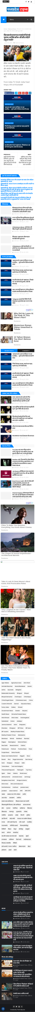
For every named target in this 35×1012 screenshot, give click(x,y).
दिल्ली (22, 815)
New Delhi (4, 745)
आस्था (3, 794)
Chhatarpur (27, 697)
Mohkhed (19, 738)
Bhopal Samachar (7, 697)
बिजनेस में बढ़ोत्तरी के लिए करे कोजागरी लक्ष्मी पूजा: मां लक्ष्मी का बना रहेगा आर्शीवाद (22, 418)
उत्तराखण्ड (11, 798)
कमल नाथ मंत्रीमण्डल (7, 801)
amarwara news (17, 777)
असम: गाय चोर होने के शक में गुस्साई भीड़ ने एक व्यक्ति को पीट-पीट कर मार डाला (23, 878)
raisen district (13, 791)
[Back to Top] (22, 1007)
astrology (27, 777)
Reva (28, 756)
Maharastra (21, 735)
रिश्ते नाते (18, 839)
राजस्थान (4, 839)
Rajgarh (22, 756)
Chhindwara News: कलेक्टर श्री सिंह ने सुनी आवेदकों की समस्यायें (22, 228)
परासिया (29, 822)
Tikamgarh (20, 770)
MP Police (20, 728)
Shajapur (9, 763)
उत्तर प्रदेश (4, 798)
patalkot (4, 791)
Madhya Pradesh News (17, 731)
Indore (12, 721)
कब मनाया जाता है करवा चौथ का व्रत (23, 436)
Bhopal (26, 693)
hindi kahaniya (6, 787)
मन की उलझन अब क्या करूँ (9, 836)
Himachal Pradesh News (19, 714)
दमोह (16, 815)
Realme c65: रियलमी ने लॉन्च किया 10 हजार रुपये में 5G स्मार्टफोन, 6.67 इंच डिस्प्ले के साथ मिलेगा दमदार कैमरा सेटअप (23, 462)
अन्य (21, 791)
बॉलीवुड (21, 829)
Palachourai (5, 749)
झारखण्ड (10, 815)
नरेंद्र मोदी (12, 818)
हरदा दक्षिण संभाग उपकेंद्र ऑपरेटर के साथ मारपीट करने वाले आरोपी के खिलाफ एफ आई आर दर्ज (23, 924)
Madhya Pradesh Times (9, 735)
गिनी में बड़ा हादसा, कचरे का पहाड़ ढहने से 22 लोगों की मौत (17, 127)
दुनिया (28, 815)
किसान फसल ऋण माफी (22, 801)
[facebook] (26, 1)
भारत (3, 832)
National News (12, 29)
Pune (30, 749)
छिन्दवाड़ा (4, 811)
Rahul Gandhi (16, 752)
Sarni (3, 763)
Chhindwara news (21, 700)
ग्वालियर (15, 808)
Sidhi (23, 763)
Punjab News (5, 752)
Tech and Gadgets (17, 766)
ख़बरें (10, 850)
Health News (5, 714)
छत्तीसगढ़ (22, 808)
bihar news (5, 784)
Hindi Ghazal (5, 717)
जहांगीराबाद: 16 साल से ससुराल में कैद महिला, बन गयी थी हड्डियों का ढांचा (22, 948)
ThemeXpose (21, 1010)
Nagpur (4, 742)
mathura (15, 787)
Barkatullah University (8, 693)
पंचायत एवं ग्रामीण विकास (24, 818)
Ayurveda (10, 690)
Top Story (29, 770)
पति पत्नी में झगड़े (12, 822)
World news (23, 773)
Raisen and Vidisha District (10, 756)
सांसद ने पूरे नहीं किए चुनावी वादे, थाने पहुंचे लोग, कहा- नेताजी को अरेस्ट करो (23, 868)
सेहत (29, 846)
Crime (31, 700)
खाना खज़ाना (26, 805)
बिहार (9, 829)
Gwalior (17, 711)
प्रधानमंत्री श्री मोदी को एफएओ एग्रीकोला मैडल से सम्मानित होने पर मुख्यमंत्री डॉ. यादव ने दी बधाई (16, 198)
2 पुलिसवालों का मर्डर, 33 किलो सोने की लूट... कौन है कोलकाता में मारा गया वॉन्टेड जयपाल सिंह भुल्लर (22, 888)
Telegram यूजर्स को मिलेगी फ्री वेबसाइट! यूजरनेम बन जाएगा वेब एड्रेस (22, 301)
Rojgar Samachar (18, 759)
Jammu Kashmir (6, 724)
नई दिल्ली (4, 818)
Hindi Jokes (15, 717)
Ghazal (20, 707)
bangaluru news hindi (8, 780)
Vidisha (15, 773)
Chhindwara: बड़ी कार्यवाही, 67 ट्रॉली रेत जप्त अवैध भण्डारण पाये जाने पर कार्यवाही (23, 248)
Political (13, 749)
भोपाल (9, 832)
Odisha (23, 745)
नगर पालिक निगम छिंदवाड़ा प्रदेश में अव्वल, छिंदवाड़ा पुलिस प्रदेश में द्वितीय (23, 219)
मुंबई (27, 836)
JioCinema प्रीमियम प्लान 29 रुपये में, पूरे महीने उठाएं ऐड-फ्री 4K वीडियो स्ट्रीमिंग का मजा (23, 473)
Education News (26, 704)
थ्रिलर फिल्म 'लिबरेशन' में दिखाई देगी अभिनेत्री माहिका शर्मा (23, 985)
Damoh (16, 704)
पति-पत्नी (22, 822)
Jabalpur (19, 721)
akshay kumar (6, 777)
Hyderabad (5, 721)
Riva (9, 759)
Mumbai (26, 738)
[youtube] (31, 1)
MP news (28, 728)
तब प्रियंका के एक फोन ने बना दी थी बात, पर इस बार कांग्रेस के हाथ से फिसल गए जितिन (22, 899)
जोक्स (25, 811)
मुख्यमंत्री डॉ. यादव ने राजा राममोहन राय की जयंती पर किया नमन (17, 184)
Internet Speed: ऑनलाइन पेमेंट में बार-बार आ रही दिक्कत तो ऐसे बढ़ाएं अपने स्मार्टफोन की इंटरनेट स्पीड (23, 495)
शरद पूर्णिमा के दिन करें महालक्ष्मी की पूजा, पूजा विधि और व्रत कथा (23, 408)
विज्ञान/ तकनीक (6, 843)
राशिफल (11, 839)
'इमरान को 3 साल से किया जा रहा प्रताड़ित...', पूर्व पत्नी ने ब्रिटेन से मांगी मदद (17, 108)
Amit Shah (27, 683)
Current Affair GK (7, 704)
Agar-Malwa (5, 683)
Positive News (22, 749)
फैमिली (4, 829)
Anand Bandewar (20, 686)
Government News (7, 711)
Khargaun (12, 728)
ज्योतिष (4, 815)
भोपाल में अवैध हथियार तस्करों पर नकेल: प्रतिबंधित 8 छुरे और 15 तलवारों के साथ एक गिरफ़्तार (23, 914)
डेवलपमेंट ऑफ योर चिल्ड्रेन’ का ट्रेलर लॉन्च (22, 962)
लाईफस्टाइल (27, 839)
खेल (3, 808)
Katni (15, 724)
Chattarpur (18, 697)
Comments (25, 351)
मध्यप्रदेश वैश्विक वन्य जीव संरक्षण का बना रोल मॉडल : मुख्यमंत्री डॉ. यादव (17, 180)
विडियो (15, 843)
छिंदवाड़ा (29, 808)
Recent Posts (9, 351)
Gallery (13, 707)
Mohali (12, 738)
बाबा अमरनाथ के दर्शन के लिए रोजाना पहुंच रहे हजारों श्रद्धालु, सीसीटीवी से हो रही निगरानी (21, 399)
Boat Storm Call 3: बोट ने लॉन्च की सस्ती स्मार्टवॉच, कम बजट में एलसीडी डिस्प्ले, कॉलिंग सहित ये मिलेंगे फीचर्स (23, 484)
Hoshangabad (25, 717)
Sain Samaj (28, 759)
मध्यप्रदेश (15, 832)
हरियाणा (4, 850)
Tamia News (5, 766)
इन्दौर (24, 794)
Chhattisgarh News (7, 700)
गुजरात (8, 808)
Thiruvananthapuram (8, 770)
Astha (3, 690)
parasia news (24, 787)
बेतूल (15, 829)
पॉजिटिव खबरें (14, 825)
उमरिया (19, 798)
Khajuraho (22, 724)
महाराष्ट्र (21, 836)
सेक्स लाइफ (22, 846)
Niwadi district (14, 745)
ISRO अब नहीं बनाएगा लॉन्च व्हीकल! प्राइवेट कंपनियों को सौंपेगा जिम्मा (23, 291)
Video (9, 773)
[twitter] (29, 1)
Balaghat (18, 690)
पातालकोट (5, 825)
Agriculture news (16, 683)
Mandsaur (5, 738)
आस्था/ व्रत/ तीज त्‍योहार (13, 794)
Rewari (4, 759)
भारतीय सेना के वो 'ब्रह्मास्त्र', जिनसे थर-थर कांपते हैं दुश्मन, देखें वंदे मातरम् (17, 146)
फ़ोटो (15, 850)
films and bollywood (17, 784)
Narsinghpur (12, 742)
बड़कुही (27, 829)
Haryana (24, 711)
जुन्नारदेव (18, 811)
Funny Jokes (5, 707)
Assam (30, 686)
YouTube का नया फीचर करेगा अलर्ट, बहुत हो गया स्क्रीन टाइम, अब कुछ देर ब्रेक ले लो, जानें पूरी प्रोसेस (22, 452)
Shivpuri (17, 763)
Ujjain (3, 773)
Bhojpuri (19, 693)
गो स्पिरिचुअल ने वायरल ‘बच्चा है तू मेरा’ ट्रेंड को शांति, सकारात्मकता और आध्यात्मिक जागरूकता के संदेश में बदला (22, 973)
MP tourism (5, 731)
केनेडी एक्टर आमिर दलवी (21, 993)
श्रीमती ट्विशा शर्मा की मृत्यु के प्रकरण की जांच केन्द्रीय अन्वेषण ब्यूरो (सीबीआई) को (17, 194)
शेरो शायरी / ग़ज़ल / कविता (9, 846)
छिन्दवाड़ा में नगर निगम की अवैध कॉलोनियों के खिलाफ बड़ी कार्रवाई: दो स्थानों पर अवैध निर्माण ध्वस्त (22, 210)
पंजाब (3, 822)
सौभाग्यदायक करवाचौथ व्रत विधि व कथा (22, 427)
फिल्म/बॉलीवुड (24, 825)
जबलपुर (11, 811)
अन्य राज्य (27, 791)
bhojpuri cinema (22, 780)
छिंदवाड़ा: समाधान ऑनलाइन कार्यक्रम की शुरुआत (21, 238)
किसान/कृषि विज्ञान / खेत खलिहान (11, 805)
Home (5, 29)
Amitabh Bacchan (7, 686)
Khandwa (4, 728)
